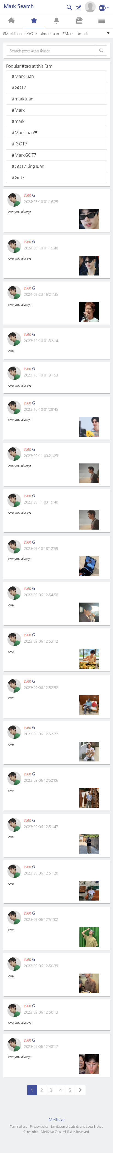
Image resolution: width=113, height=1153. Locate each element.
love (10, 351)
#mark (82, 33)
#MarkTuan (12, 33)
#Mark (68, 33)
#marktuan (50, 33)
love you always (19, 212)
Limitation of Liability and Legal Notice (77, 1126)
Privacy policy (39, 1126)
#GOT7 (31, 33)
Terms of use (18, 1126)
